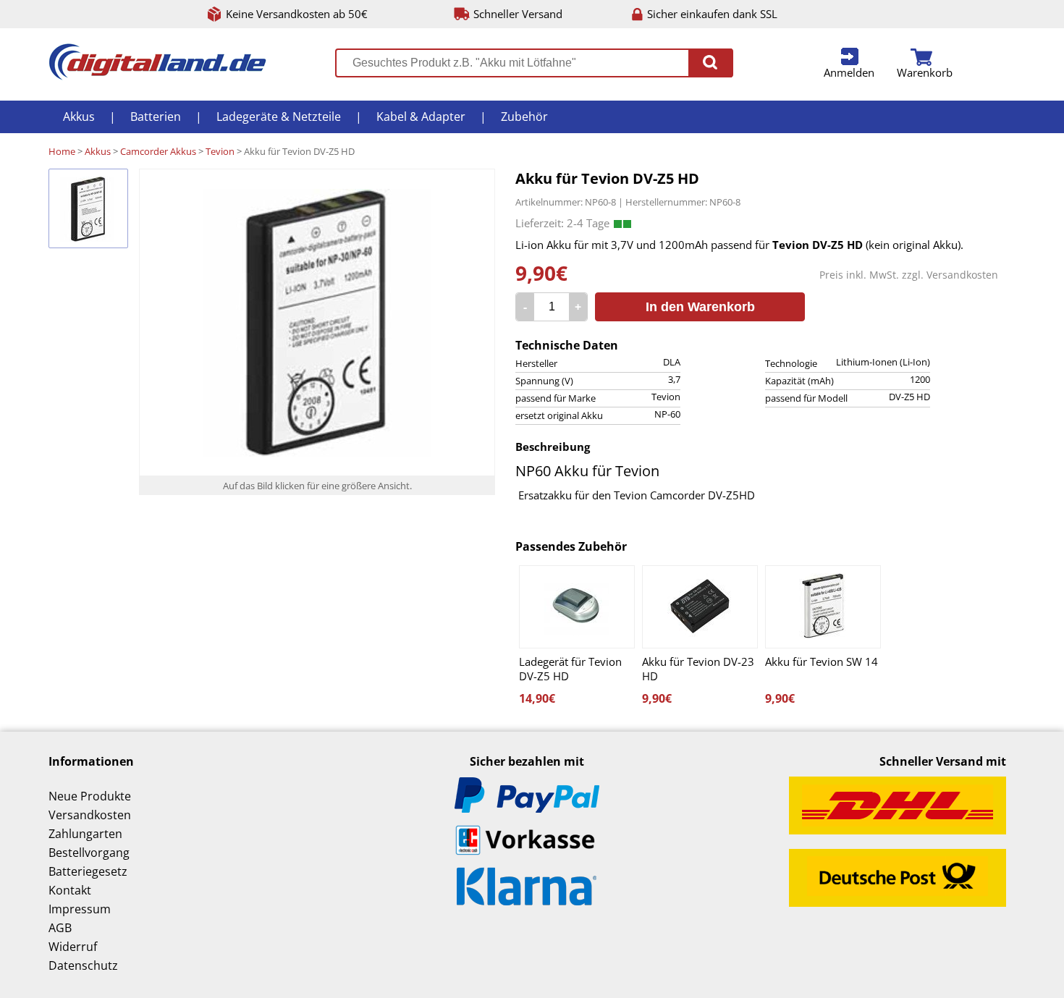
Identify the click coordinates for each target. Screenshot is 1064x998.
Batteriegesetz (87, 871)
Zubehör (524, 116)
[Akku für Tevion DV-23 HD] (700, 606)
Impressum (79, 909)
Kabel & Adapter (420, 116)
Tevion (220, 151)
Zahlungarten (85, 834)
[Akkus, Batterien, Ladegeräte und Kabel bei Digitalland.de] (157, 76)
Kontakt (69, 890)
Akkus (79, 116)
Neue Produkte (89, 796)
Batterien (155, 116)
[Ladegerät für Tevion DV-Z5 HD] (577, 606)
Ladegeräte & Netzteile (278, 116)
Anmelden (849, 72)
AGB (60, 928)
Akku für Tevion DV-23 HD (698, 668)
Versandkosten (962, 275)
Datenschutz (83, 965)
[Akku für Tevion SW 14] (823, 606)
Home (61, 151)
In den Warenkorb (700, 307)
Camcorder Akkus (158, 151)
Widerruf (72, 947)
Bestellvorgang (89, 852)
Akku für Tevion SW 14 (821, 661)
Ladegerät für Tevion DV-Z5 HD (570, 668)
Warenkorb (925, 72)
